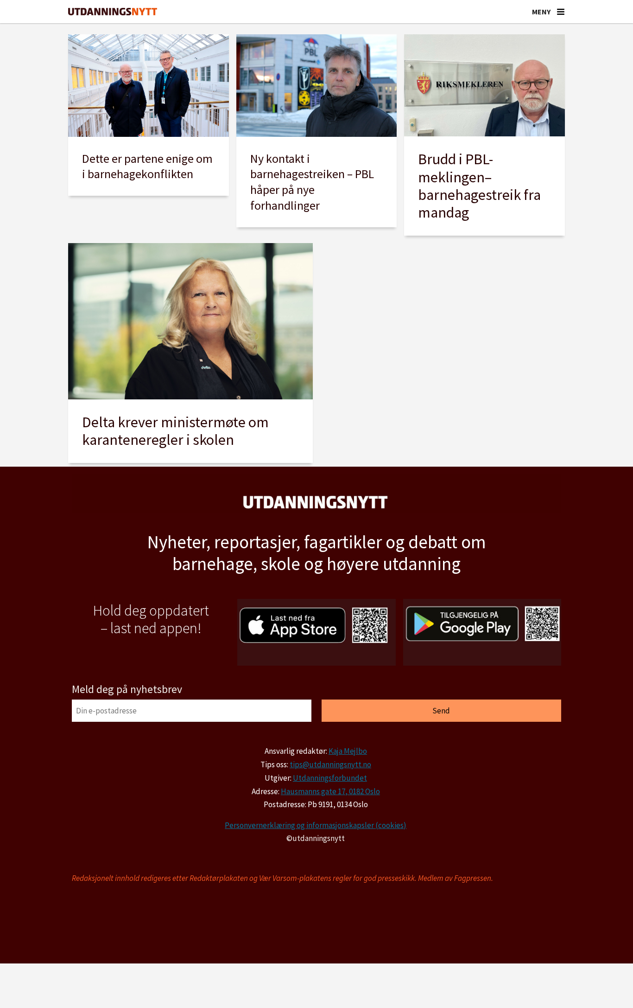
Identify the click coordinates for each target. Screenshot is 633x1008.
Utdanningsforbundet (330, 778)
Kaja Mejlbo (348, 751)
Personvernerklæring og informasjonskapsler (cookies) (315, 825)
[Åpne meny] (560, 11)
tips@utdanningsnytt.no (330, 764)
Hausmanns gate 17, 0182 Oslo (330, 791)
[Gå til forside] (112, 12)
